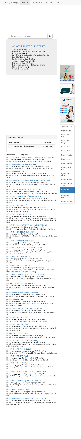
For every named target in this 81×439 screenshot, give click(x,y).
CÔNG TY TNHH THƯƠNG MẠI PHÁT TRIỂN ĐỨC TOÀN (24, 381)
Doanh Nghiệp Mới (37, 2)
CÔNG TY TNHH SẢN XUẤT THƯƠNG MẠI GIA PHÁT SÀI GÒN (26, 399)
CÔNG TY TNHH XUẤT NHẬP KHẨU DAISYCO (20, 232)
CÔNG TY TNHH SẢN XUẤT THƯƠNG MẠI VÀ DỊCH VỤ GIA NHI (26, 225)
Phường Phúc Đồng (65, 174)
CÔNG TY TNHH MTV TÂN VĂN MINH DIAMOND (21, 340)
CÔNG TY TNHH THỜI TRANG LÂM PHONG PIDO (22, 292)
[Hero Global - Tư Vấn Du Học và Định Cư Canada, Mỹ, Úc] (67, 110)
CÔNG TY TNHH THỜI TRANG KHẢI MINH (19, 390)
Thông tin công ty (12, 2)
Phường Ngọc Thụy (65, 190)
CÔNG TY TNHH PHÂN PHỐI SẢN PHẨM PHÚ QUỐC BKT (24, 165)
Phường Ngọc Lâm (65, 196)
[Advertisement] (31, 19)
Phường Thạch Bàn (66, 168)
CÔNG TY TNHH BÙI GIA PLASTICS (17, 171)
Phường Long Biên (67, 201)
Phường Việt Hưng (67, 147)
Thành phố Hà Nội (67, 127)
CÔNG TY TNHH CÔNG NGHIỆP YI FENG (19, 266)
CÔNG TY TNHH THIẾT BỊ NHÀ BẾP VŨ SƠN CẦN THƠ (24, 308)
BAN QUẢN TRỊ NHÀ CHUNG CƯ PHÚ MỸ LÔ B (21, 284)
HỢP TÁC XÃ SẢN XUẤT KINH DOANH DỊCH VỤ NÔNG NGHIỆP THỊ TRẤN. (30, 158)
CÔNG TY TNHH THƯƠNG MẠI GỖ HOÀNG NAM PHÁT (24, 196)
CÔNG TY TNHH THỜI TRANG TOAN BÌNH (20, 241)
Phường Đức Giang (65, 142)
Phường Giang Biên (65, 136)
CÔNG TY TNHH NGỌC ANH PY (16, 363)
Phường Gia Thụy (66, 151)
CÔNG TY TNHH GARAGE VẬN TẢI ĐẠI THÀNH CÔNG (23, 189)
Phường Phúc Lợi (66, 155)
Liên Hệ (57, 2)
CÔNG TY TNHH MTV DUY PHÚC (17, 205)
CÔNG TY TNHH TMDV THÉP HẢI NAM (18, 349)
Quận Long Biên (66, 131)
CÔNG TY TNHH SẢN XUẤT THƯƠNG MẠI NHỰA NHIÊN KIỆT (26, 372)
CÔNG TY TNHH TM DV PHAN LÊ (17, 356)
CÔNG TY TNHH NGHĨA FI (14, 299)
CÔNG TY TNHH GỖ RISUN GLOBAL (18, 257)
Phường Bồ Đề (66, 159)
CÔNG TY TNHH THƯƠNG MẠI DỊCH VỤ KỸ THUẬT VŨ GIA (25, 275)
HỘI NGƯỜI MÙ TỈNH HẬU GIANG (17, 333)
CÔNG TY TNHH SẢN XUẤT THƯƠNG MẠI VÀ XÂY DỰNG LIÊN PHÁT (28, 180)
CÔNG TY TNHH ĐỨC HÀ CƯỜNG (17, 324)
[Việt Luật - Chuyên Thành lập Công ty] (67, 73)
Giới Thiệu (49, 2)
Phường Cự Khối (66, 179)
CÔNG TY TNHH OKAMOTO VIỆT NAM (18, 214)
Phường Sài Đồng (66, 163)
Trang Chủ (25, 2)
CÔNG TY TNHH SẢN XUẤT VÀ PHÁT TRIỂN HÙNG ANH (24, 248)
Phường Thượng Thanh (66, 184)
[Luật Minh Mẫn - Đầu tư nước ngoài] (67, 89)
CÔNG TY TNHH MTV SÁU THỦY (17, 317)
